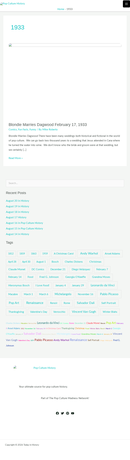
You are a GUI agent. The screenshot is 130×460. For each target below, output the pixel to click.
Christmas (95, 261)
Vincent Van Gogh (84, 311)
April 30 (26, 262)
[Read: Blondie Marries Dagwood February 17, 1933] (65, 81)
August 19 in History (17, 206)
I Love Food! (42, 285)
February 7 (102, 269)
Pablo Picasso (109, 294)
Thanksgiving (16, 312)
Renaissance (34, 303)
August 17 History (16, 217)
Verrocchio (59, 312)
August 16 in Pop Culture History (24, 223)
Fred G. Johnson (49, 277)
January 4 (60, 285)
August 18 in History (17, 212)
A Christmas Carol (64, 253)
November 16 (85, 294)
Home (60, 9)
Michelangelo (63, 294)
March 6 (43, 294)
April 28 (12, 262)
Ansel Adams (112, 253)
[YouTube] (72, 413)
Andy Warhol (89, 253)
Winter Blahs (110, 312)
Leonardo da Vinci (103, 285)
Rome (67, 303)
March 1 (28, 294)
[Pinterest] (67, 413)
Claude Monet (16, 269)
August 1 (41, 262)
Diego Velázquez (81, 269)
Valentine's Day (38, 312)
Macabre (13, 294)
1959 (45, 254)
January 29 (78, 285)
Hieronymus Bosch (18, 285)
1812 (11, 254)
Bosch (55, 262)
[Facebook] (57, 413)
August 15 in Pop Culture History (24, 228)
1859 (22, 254)
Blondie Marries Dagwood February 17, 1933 (48, 124)
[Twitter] (62, 413)
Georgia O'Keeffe (75, 277)
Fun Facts (23, 129)
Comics (13, 129)
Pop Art (14, 303)
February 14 (14, 277)
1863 (33, 254)
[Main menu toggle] (126, 3)
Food (30, 277)
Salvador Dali (85, 303)
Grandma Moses (101, 277)
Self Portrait (108, 303)
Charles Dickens (74, 262)
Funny (32, 129)
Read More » (16, 157)
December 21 (58, 269)
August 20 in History (17, 201)
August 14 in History (17, 234)
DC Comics (38, 269)
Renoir (53, 303)
